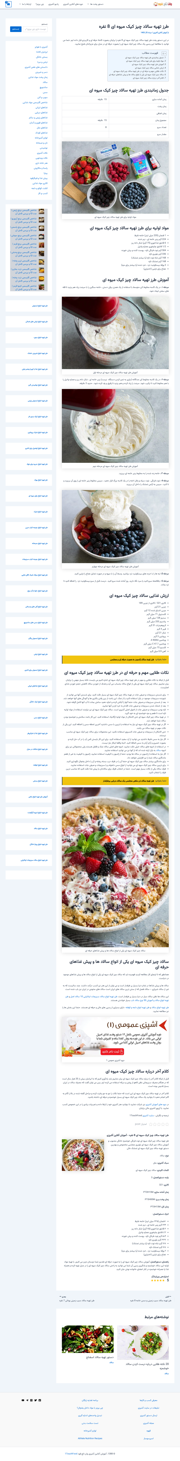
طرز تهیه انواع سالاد (160, 1007)
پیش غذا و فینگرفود (39, 178)
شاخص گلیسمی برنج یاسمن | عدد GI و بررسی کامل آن (23, 228)
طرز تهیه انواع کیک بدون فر (38, 416)
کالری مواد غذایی (40, 183)
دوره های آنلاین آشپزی (73, 4)
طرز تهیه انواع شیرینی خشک (38, 353)
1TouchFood (71, 1454)
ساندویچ (44, 87)
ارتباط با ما (26, 4)
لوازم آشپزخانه (41, 138)
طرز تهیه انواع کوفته (40, 765)
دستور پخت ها (96, 4)
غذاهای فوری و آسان (39, 123)
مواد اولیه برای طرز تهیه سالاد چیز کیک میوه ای (145, 61)
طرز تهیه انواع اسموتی (40, 305)
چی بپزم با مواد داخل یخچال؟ (90, 1408)
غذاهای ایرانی (42, 107)
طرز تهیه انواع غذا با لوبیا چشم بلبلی (35, 369)
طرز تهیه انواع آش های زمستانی (36, 606)
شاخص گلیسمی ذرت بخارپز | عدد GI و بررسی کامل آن (24, 271)
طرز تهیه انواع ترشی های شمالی (37, 321)
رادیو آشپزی (53, 4)
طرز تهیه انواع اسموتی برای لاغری (36, 670)
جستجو (45, 24)
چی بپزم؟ (40, 4)
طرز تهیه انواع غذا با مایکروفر (37, 733)
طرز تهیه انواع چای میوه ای (38, 496)
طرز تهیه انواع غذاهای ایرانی (38, 686)
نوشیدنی (44, 148)
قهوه (149, 1431)
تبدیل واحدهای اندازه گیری (90, 1415)
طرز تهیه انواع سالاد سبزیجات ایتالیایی (34, 860)
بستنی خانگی (42, 57)
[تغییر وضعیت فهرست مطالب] (162, 53)
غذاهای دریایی (41, 112)
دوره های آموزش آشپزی (156, 1104)
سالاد (158, 750)
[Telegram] (27, 1400)
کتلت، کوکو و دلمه (40, 188)
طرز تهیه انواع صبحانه (40, 543)
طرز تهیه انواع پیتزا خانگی (39, 844)
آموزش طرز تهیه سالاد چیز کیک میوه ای (148, 64)
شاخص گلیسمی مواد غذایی (35, 102)
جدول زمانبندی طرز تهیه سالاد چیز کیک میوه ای (144, 57)
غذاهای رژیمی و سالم (38, 118)
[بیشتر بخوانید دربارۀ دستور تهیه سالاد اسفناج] (88, 1339)
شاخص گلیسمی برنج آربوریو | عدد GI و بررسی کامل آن (24, 220)
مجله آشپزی (148, 1423)
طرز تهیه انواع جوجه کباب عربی (36, 527)
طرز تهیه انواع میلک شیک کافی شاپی (35, 575)
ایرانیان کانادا (42, 52)
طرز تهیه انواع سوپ (41, 337)
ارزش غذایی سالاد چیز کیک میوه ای (149, 68)
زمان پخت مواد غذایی (38, 77)
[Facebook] (40, 1400)
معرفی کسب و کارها (148, 1400)
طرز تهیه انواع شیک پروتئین (38, 432)
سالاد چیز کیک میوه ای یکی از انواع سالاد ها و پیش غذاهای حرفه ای (136, 74)
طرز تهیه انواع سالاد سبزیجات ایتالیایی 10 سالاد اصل (93, 996)
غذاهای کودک (41, 133)
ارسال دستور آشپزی (148, 1415)
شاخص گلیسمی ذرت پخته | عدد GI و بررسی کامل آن (24, 279)
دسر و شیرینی (41, 72)
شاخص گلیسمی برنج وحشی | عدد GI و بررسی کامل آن (23, 254)
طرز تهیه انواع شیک (41, 511)
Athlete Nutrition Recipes (90, 1438)
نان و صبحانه (42, 143)
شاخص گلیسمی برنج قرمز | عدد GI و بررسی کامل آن (24, 245)
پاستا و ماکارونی (41, 168)
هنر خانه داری (41, 163)
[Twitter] (35, 1400)
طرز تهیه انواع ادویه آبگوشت (38, 812)
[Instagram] (31, 1400)
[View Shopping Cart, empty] (9, 4)
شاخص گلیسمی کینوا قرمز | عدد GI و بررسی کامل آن (24, 287)
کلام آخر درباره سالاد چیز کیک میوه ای (148, 78)
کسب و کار (43, 193)
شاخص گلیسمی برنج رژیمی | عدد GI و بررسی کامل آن (24, 212)
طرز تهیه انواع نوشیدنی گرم (38, 385)
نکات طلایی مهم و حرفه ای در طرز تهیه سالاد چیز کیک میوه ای (138, 71)
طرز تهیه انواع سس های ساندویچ (36, 622)
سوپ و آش (42, 97)
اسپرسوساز (149, 1438)
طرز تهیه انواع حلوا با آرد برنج (38, 591)
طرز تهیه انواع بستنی (40, 781)
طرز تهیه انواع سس (41, 717)
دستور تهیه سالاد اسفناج (100, 1357)
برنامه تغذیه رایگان (90, 1400)
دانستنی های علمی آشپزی (36, 67)
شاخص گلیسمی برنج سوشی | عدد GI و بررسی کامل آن (23, 237)
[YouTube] (23, 1400)
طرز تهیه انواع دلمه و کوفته (137, 1007)
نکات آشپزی (42, 153)
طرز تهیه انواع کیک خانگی (39, 701)
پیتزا (46, 173)
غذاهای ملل (42, 128)
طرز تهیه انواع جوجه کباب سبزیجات (35, 559)
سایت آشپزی (148, 1115)
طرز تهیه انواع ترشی (41, 654)
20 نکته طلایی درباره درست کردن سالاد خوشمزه (147, 1366)
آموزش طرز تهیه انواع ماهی (38, 796)
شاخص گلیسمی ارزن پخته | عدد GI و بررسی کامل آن (24, 262)
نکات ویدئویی (42, 158)
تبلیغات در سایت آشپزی (148, 1408)
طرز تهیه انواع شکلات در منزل (37, 749)
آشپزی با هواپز (41, 47)
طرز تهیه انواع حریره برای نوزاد (37, 464)
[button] (88, 4)
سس (45, 92)
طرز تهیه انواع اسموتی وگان (38, 638)
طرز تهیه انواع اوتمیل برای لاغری (36, 448)
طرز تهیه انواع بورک (41, 480)
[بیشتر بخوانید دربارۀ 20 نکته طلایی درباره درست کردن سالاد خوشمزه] (143, 1343)
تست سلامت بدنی (90, 1423)
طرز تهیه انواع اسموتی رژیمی (38, 400)
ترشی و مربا (42, 62)
